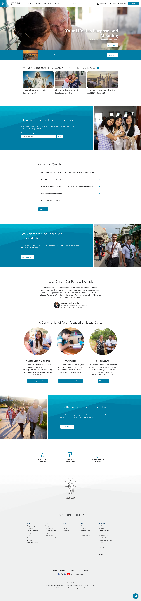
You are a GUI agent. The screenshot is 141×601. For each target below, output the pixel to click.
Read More (113, 55)
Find (59, 136)
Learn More (112, 45)
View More (43, 209)
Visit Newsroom (67, 426)
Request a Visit (27, 257)
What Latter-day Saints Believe (70, 381)
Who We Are (103, 381)
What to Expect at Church (38, 381)
